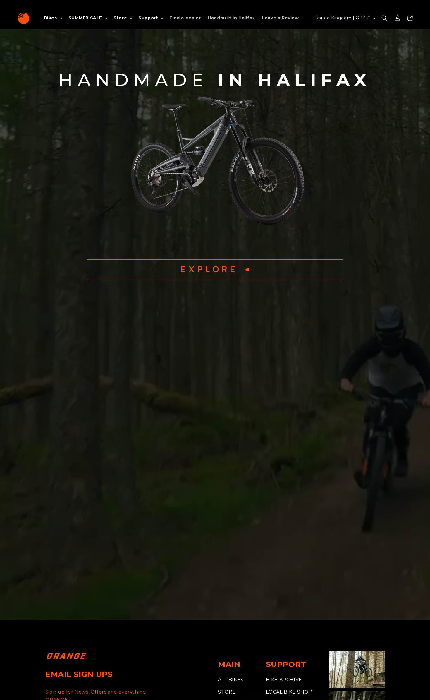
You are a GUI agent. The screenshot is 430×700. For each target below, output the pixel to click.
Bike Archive (284, 679)
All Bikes (230, 679)
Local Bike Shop (289, 692)
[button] (52, 18)
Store (227, 692)
